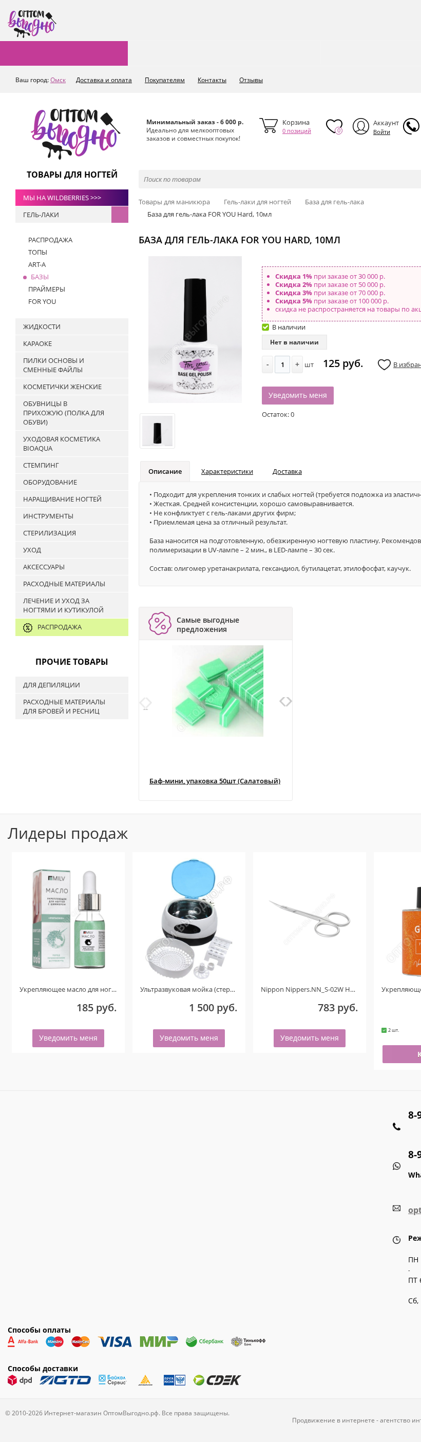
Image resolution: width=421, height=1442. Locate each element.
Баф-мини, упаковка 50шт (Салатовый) (214, 781)
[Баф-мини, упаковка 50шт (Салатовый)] (217, 691)
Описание (165, 471)
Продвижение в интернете (333, 1420)
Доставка (287, 471)
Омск (58, 79)
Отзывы (251, 79)
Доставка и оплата (104, 79)
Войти (381, 132)
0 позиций (296, 130)
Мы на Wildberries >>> (62, 197)
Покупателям (165, 79)
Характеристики (227, 471)
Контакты (212, 79)
